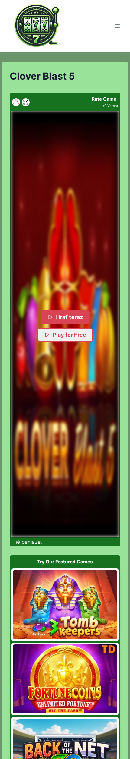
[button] (65, 323)
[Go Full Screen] (26, 102)
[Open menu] (117, 26)
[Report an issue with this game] (16, 102)
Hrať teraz (69, 317)
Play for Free (69, 335)
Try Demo (65, 605)
